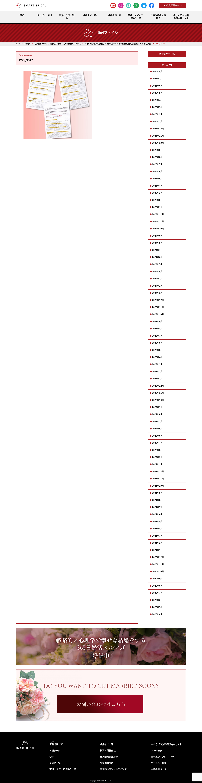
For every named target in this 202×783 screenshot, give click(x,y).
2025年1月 (157, 207)
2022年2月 (157, 457)
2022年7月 (157, 421)
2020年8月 (157, 586)
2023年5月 (157, 350)
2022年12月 (158, 386)
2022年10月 (158, 400)
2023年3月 (157, 364)
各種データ (54, 750)
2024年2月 (157, 286)
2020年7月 (157, 593)
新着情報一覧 (56, 744)
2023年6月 (157, 343)
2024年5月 (157, 264)
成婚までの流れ (108, 744)
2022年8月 (157, 414)
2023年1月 (157, 378)
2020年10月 (158, 571)
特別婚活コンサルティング (113, 769)
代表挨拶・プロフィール (163, 757)
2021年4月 (157, 528)
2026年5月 (157, 93)
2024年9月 (157, 236)
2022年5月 (157, 436)
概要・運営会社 (108, 750)
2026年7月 (157, 78)
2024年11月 (158, 221)
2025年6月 (157, 171)
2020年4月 (157, 614)
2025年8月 (157, 157)
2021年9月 (157, 493)
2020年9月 (157, 578)
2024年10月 (158, 228)
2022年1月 (157, 464)
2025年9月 (157, 150)
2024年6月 (157, 257)
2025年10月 (158, 143)
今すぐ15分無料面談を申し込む (166, 744)
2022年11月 (158, 393)
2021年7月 (157, 507)
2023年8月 (157, 328)
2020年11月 (158, 564)
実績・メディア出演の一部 (62, 769)
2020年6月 (157, 600)
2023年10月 (158, 314)
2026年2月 (157, 114)
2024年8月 (157, 243)
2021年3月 (157, 536)
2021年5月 (157, 521)
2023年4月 (157, 357)
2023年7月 (157, 336)
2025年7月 (157, 164)
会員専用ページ (174, 5)
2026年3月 (157, 107)
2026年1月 (157, 121)
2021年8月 (157, 500)
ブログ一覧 (54, 763)
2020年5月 (157, 607)
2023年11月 (158, 307)
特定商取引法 (106, 763)
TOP (51, 742)
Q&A (51, 757)
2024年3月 (157, 278)
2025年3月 (157, 193)
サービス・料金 (158, 763)
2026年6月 (157, 86)
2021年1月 (157, 550)
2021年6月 (157, 514)
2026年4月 (157, 100)
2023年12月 (158, 300)
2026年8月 (157, 71)
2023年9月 (157, 321)
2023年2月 (157, 371)
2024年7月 (157, 250)
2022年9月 (157, 407)
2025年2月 (157, 200)
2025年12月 (158, 128)
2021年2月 (157, 543)
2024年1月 (157, 293)
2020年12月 (158, 557)
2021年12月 (158, 471)
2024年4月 (157, 271)
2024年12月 (158, 214)
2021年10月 (158, 486)
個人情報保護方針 (109, 757)
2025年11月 (158, 136)
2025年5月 (157, 178)
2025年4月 (157, 186)
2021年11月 (158, 478)
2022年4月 (157, 443)
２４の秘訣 (156, 750)
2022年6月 (157, 428)
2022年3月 (157, 450)
